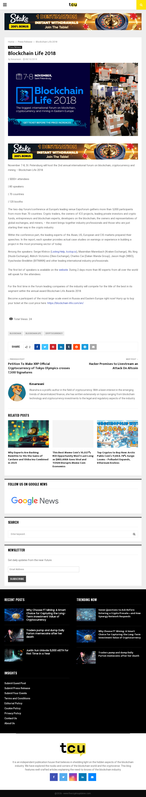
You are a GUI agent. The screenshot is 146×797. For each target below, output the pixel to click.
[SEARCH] (134, 534)
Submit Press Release (17, 688)
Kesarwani (16, 59)
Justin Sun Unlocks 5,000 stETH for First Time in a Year (47, 652)
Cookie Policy (12, 708)
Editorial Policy (13, 703)
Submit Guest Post (15, 683)
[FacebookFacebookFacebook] (54, 777)
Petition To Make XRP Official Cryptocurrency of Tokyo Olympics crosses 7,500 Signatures (39, 368)
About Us (9, 723)
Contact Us (10, 718)
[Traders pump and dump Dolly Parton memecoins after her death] (14, 635)
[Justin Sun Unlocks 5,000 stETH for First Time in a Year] (14, 655)
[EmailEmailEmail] (92, 777)
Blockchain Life (33, 333)
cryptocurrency (53, 333)
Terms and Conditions (17, 698)
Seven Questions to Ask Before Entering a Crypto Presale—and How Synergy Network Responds (119, 613)
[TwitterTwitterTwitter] (63, 777)
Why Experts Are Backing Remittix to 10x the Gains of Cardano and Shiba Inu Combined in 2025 (28, 457)
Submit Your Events (15, 693)
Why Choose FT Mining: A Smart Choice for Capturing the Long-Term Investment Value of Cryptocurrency (46, 615)
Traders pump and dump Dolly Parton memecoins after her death (45, 633)
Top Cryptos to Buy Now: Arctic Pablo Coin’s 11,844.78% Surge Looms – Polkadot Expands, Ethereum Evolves (116, 457)
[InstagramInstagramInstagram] (73, 777)
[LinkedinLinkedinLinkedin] (83, 777)
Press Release (15, 47)
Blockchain (15, 333)
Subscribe (17, 579)
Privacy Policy (12, 713)
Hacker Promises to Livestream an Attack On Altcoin (113, 366)
